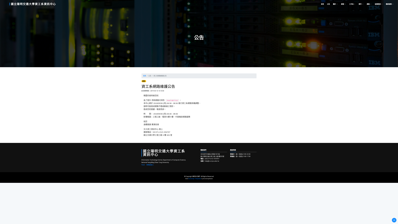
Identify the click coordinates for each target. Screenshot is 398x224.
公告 (328, 4)
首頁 (322, 4)
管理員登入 (150, 165)
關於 (334, 4)
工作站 (351, 4)
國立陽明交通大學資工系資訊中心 (33, 4)
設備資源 (378, 4)
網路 (368, 4)
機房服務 (389, 4)
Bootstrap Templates (194, 178)
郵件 (360, 4)
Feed (143, 165)
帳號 (342, 4)
